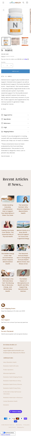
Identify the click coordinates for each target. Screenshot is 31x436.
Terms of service (12, 427)
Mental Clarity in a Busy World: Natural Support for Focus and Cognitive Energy (23, 234)
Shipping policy (20, 427)
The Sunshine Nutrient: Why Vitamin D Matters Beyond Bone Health (23, 209)
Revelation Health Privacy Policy (11, 388)
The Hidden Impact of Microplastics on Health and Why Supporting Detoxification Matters (23, 285)
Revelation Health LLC (9, 424)
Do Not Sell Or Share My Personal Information (12, 393)
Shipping (3, 56)
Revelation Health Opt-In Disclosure (13, 397)
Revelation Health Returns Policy (12, 380)
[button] (3, 2)
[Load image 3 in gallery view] (25, 41)
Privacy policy (26, 424)
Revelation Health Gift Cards (11, 366)
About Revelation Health (10, 362)
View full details (5, 156)
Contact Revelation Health (10, 401)
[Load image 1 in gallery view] (6, 41)
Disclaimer (6, 405)
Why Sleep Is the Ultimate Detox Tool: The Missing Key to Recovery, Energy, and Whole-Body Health (8, 285)
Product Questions (8, 369)
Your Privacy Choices (9, 432)
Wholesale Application (9, 373)
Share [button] (4, 109)
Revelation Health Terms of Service (12, 384)
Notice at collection (5, 434)
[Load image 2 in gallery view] (15, 41)
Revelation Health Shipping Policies (12, 377)
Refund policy (19, 424)
